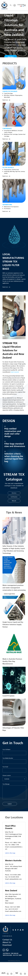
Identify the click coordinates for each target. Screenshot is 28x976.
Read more (5, 100)
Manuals (14, 500)
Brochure (14, 493)
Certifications (14, 496)
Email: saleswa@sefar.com (13, 879)
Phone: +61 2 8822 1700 (13, 842)
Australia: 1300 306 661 (11, 953)
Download (7, 945)
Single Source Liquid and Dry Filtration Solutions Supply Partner (13, 624)
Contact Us (7, 940)
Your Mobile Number (8, 758)
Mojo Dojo (18, 960)
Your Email (6, 766)
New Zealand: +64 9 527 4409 (12, 955)
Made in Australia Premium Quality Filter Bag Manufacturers (12, 661)
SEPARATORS (7, 205)
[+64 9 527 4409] (21, 973)
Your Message (6, 784)
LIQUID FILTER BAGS (10, 91)
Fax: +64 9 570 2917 (11, 909)
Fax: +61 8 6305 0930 (12, 877)
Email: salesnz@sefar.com (13, 911)
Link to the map (10, 853)
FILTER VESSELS (8, 167)
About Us (7, 942)
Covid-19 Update (8, 696)
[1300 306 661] (8, 973)
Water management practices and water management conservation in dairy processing (14, 587)
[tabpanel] (14, 35)
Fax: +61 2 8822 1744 (12, 844)
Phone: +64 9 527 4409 (12, 907)
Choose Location (7, 775)
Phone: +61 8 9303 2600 (13, 874)
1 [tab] (14, 56)
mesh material (15, 372)
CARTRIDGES (7, 128)
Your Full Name (7, 749)
